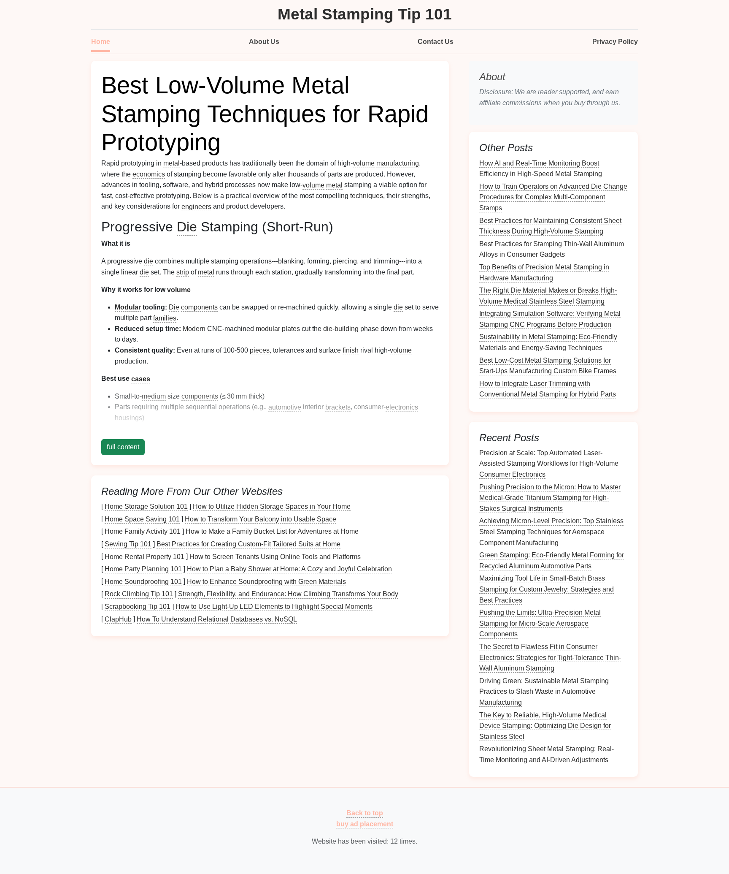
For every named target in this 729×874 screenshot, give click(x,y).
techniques (366, 195)
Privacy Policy (615, 41)
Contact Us (436, 41)
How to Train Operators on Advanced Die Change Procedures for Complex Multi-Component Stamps (553, 196)
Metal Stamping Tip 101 (365, 14)
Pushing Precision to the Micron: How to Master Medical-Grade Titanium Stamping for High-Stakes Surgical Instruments (550, 497)
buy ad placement (364, 824)
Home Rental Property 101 (144, 556)
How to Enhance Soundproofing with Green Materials (266, 581)
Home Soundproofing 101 (143, 581)
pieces (260, 350)
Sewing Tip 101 (128, 544)
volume (364, 163)
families (164, 317)
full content (123, 447)
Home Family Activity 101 (143, 531)
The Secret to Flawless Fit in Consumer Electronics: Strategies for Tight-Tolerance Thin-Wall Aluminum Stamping (550, 657)
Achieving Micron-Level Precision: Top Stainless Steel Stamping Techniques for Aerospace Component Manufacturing (551, 531)
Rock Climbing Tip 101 (139, 593)
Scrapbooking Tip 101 (137, 606)
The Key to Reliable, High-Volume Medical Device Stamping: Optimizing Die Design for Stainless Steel (545, 725)
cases (140, 378)
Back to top (364, 813)
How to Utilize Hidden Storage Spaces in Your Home (272, 506)
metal (171, 163)
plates (291, 328)
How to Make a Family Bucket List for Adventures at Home (272, 531)
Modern (194, 328)
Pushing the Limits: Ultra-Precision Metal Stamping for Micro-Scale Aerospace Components (540, 623)
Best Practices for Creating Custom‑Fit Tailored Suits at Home (248, 544)
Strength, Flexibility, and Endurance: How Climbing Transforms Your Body (288, 593)
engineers (196, 206)
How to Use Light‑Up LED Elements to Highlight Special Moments (274, 606)
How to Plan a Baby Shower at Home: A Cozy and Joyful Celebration (289, 569)
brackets (338, 406)
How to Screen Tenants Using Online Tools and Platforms (275, 556)
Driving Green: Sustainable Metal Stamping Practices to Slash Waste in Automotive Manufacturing (544, 691)
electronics (402, 406)
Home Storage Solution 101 (146, 506)
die (148, 261)
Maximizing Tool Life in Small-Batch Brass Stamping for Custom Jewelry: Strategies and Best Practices (546, 589)
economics (148, 174)
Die (187, 226)
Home (100, 41)
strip (182, 272)
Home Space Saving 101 (142, 518)
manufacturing (397, 163)
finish (351, 350)
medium (154, 396)
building (347, 328)
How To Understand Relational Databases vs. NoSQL (217, 618)
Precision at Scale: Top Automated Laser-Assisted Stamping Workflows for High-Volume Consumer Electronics (548, 463)
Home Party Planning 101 (143, 569)
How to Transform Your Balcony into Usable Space (260, 518)
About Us (264, 41)
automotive (284, 406)
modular (268, 328)
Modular (128, 307)
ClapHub (118, 618)
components (199, 307)
